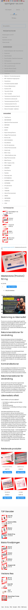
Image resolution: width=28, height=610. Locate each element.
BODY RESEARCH (8, 140)
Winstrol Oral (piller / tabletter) (11, 109)
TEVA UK (6, 188)
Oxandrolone (7, 81)
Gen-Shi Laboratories (9, 145)
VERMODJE (7, 200)
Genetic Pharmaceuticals (10, 147)
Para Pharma (7, 170)
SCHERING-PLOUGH (9, 180)
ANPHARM (6, 125)
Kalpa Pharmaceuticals (9, 157)
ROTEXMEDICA (8, 178)
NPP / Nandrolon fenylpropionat (11, 78)
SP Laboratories (8, 185)
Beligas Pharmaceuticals (10, 135)
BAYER (6, 130)
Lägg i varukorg (12, 286)
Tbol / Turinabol (8, 93)
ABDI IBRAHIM (7, 120)
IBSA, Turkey (7, 152)
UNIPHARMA (7, 198)
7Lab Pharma (7, 117)
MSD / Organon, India (9, 162)
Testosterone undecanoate (10, 98)
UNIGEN (6, 195)
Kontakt (15, 607)
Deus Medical (7, 142)
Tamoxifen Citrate (8, 91)
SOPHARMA (7, 183)
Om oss (7, 607)
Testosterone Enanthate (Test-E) (12, 96)
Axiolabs (6, 127)
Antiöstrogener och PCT (9, 247)
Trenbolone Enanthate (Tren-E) (11, 106)
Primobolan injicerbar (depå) (11, 83)
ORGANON (6, 168)
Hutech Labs (7, 150)
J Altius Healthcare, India (10, 155)
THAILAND (6, 190)
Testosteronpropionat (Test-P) (11, 101)
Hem (2, 247)
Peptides (6, 173)
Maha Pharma (7, 160)
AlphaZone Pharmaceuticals (11, 122)
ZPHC (5, 203)
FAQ (11, 607)
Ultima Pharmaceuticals (10, 193)
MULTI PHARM (7, 165)
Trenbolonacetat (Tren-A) (10, 103)
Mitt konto (24, 607)
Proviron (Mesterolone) (9, 86)
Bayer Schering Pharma (10, 132)
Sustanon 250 (7, 88)
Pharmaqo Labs (8, 175)
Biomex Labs (7, 137)
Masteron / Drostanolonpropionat (12, 76)
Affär (19, 607)
